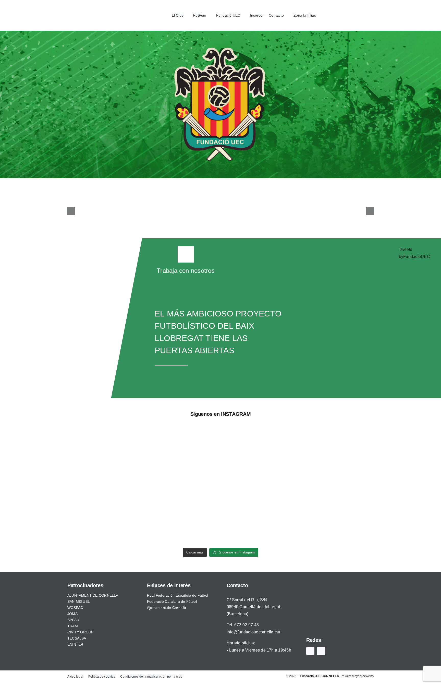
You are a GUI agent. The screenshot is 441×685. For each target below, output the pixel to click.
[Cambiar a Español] (350, 15)
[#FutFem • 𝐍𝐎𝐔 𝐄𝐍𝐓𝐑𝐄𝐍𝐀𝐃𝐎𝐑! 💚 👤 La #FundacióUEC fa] (163, 486)
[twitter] (334, 15)
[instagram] (342, 15)
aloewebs (367, 676)
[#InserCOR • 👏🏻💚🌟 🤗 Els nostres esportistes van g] (277, 486)
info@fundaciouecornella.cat (253, 632)
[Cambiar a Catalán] (360, 15)
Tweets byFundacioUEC (414, 253)
